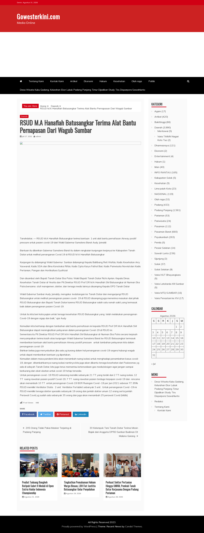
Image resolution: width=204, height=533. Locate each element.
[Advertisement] (102, 54)
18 (158, 343)
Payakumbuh (161, 237)
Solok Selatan (161, 269)
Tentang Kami (36, 81)
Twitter (46, 414)
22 (177, 343)
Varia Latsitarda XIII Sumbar (169, 283)
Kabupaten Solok (163, 177)
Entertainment (162, 156)
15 (177, 338)
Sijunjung (159, 258)
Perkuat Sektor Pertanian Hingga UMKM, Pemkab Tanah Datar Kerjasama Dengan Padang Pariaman (122, 487)
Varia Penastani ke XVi (166, 298)
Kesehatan (119, 81)
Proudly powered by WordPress (79, 526)
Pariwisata (160, 220)
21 (172, 343)
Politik (151, 81)
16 (181, 338)
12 (163, 338)
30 (181, 349)
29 (177, 349)
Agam (157, 111)
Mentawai (162, 131)
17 (153, 343)
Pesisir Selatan (162, 247)
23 (181, 343)
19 (163, 343)
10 (153, 338)
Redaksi (158, 401)
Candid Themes (133, 526)
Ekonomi (88, 81)
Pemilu (157, 242)
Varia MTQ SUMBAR (165, 292)
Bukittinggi (160, 122)
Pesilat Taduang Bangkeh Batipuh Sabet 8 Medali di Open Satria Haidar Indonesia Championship (38, 487)
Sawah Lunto (161, 253)
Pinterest (64, 414)
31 (153, 355)
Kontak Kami (57, 81)
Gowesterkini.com (38, 16)
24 (153, 349)
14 (172, 338)
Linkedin (81, 414)
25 (158, 349)
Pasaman (159, 226)
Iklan (156, 166)
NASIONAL (160, 193)
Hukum (103, 81)
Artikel (73, 81)
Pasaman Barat (162, 231)
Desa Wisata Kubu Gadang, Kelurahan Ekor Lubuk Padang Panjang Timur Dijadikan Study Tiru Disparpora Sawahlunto (83, 89)
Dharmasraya (161, 145)
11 (158, 338)
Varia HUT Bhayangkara (167, 274)
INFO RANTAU (162, 172)
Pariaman (159, 215)
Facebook (28, 414)
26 (163, 349)
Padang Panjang (163, 210)
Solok (157, 264)
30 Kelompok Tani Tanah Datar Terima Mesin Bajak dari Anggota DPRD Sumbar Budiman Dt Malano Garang (113, 431)
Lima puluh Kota (162, 188)
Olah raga (137, 81)
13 (167, 338)
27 (167, 349)
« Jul (153, 363)
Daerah (24, 116)
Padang (158, 204)
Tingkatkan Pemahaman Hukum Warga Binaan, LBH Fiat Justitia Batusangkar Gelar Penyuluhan (80, 485)
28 (172, 349)
